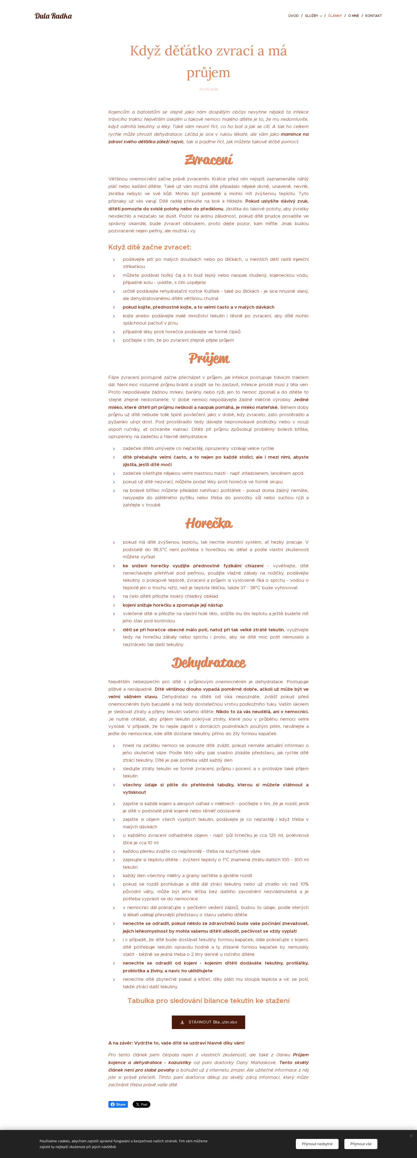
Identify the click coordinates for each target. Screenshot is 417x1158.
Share (120, 1104)
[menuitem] (295, 16)
